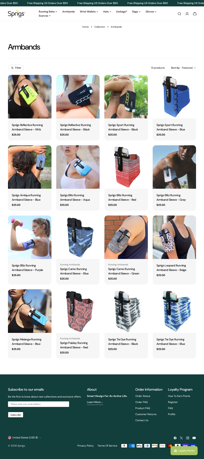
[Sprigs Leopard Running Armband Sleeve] (174, 237)
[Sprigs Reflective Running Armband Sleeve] (29, 96)
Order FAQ (141, 402)
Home (85, 26)
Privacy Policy (85, 445)
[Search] (179, 14)
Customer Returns (146, 414)
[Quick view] (47, 82)
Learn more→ (95, 402)
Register (173, 402)
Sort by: (175, 67)
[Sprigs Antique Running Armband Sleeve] (29, 167)
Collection (99, 26)
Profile (171, 414)
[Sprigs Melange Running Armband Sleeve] (29, 311)
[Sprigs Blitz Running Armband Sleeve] (78, 167)
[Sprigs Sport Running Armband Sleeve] (126, 96)
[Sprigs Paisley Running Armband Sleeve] (78, 311)
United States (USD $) (25, 437)
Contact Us (141, 420)
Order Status (142, 396)
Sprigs (21, 445)
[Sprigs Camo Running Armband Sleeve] (78, 237)
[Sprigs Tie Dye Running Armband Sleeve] (126, 311)
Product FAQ (142, 408)
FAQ (170, 408)
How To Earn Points (179, 396)
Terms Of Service (107, 445)
